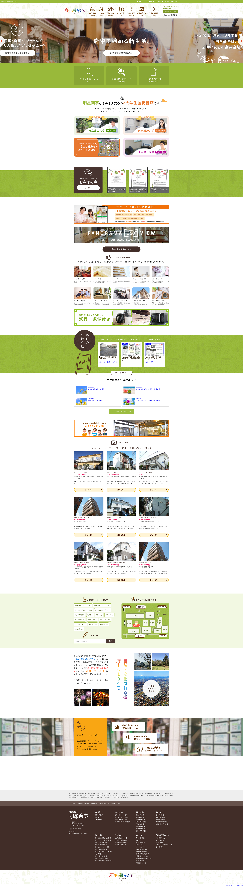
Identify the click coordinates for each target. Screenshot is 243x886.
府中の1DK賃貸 (140, 819)
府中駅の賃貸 (160, 815)
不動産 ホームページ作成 (231, 885)
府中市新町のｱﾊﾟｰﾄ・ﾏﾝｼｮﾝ (83, 605)
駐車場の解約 (160, 847)
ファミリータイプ (80, 624)
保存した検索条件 (172, 1)
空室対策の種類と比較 (142, 854)
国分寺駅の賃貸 (160, 819)
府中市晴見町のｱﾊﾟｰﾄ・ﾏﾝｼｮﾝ (83, 610)
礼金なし (90, 615)
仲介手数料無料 (79, 615)
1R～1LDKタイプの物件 (102, 610)
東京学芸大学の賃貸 (121, 845)
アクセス (119, 803)
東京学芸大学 (79, 629)
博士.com (240, 885)
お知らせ (80, 803)
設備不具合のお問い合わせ (164, 845)
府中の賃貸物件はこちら (121, 249)
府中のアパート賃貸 (121, 815)
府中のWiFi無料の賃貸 (101, 858)
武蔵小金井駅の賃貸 (162, 824)
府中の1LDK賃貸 (141, 822)
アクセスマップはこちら (170, 11)
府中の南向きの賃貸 (101, 856)
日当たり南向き (92, 619)
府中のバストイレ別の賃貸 (103, 840)
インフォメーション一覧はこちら (121, 411)
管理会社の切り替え (142, 851)
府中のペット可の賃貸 (101, 842)
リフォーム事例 (140, 842)
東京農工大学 (93, 624)
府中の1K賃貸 (140, 817)
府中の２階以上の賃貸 (101, 845)
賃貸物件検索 (99, 815)
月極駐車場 (98, 819)
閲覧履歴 (151, 1)
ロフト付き (99, 615)
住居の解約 (159, 842)
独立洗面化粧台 (79, 619)
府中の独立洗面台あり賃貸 (103, 838)
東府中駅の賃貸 (160, 817)
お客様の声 (94, 803)
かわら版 (86, 803)
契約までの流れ (140, 838)
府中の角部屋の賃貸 (101, 849)
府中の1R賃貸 (140, 815)
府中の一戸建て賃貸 (121, 819)
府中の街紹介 (140, 845)
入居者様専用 (154, 80)
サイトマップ (140, 847)
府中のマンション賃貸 (122, 817)
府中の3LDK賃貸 (141, 831)
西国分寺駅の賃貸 (161, 822)
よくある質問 (160, 840)
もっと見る (88, 188)
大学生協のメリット (121, 838)
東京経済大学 (104, 624)
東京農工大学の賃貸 (121, 840)
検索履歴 (160, 1)
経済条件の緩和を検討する (144, 858)
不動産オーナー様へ (142, 863)
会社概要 (113, 803)
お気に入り (141, 1)
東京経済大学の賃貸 (121, 842)
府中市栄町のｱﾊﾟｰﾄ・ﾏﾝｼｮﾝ (102, 605)
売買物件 (97, 817)
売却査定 (138, 840)
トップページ (72, 803)
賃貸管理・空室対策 (104, 803)
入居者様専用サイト (162, 838)
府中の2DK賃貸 (140, 826)
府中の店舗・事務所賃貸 (122, 822)
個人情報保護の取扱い (142, 849)
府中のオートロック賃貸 (102, 847)
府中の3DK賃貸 (140, 828)
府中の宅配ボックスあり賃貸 (103, 860)
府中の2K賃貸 (140, 824)
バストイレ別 (109, 615)
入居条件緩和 (140, 860)
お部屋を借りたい (89, 80)
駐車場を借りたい (121, 80)
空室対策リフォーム (142, 856)
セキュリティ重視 (105, 619)
